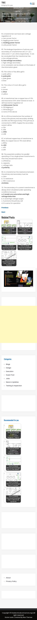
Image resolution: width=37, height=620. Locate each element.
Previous (4, 208)
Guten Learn (9, 617)
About (8, 578)
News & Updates (12, 382)
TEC (3, 2)
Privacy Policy (11, 581)
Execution (9, 371)
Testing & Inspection (14, 386)
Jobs (8, 378)
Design (8, 368)
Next (3, 212)
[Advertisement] (18, 324)
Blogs (8, 364)
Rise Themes (27, 617)
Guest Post (10, 375)
